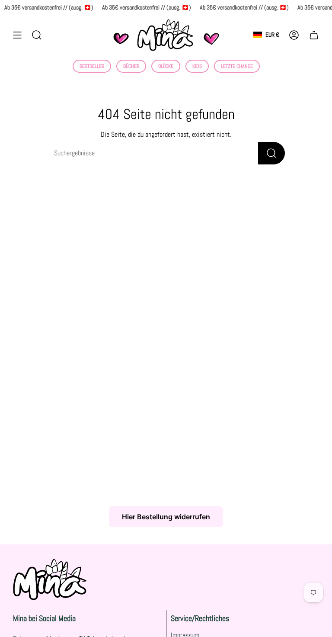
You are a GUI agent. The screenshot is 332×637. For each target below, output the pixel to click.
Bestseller (92, 66)
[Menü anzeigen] (17, 35)
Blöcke (165, 66)
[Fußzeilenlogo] (49, 579)
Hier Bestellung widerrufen (166, 516)
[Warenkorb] (314, 35)
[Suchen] (271, 153)
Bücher (131, 66)
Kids (197, 66)
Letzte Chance (237, 66)
